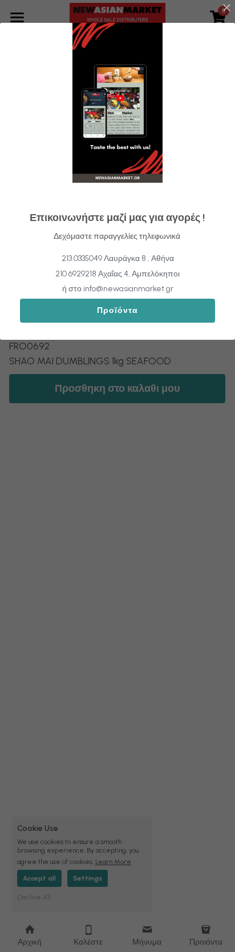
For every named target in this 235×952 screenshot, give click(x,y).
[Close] (226, 8)
